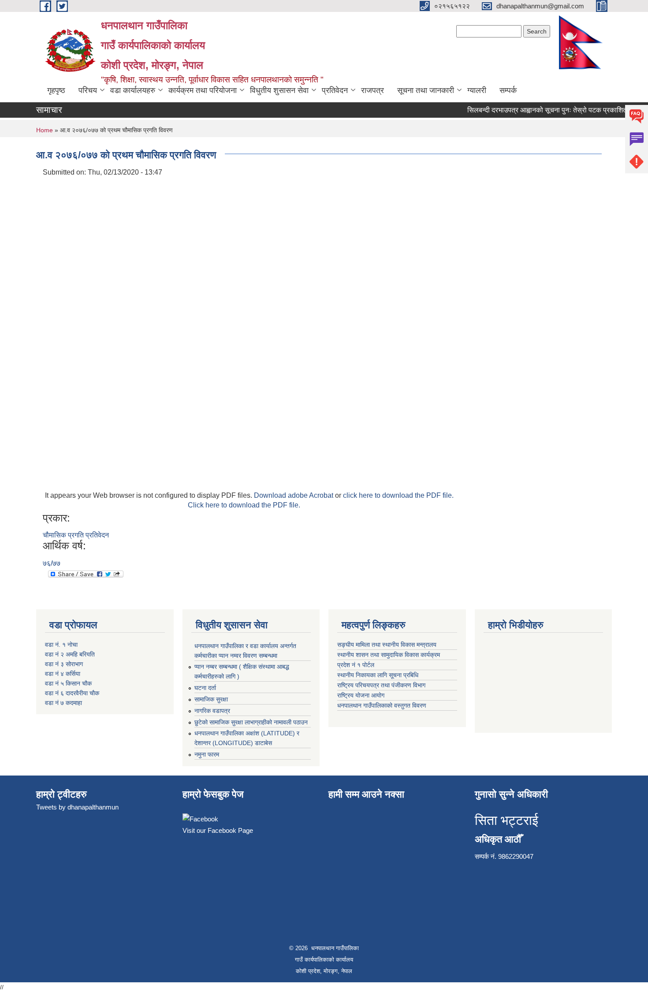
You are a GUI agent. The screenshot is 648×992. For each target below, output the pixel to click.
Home (44, 130)
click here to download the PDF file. (398, 495)
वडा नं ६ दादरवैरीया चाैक (72, 693)
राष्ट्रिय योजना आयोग (361, 695)
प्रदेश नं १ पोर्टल (355, 664)
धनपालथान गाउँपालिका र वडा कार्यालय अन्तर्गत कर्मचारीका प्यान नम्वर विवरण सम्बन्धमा (245, 650)
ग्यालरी (476, 90)
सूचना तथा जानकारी (425, 90)
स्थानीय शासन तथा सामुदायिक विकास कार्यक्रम (389, 654)
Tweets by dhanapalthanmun (77, 807)
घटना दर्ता (205, 687)
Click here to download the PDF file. (244, 505)
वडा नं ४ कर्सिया (62, 673)
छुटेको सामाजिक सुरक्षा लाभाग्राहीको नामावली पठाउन (251, 722)
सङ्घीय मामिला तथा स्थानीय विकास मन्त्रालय (387, 644)
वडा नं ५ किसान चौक (68, 683)
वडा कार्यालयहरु (132, 90)
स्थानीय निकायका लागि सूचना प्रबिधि (378, 675)
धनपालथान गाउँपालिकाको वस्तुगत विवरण (382, 705)
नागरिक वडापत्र (212, 710)
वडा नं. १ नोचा (61, 644)
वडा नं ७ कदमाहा (63, 702)
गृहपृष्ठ (56, 90)
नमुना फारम (206, 754)
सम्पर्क (508, 90)
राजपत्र (372, 90)
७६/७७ (51, 563)
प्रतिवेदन (335, 90)
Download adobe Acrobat (294, 495)
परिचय (87, 90)
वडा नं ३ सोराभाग (64, 664)
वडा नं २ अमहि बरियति (70, 654)
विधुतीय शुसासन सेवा (279, 90)
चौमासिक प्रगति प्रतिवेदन (76, 535)
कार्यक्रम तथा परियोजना (202, 90)
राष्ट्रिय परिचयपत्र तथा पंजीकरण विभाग (381, 685)
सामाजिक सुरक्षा (211, 699)
